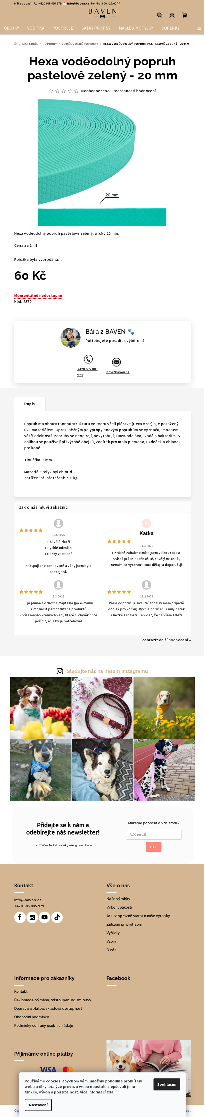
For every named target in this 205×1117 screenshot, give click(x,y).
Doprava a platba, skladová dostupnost (48, 1008)
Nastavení (38, 1105)
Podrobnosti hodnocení (134, 91)
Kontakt (21, 991)
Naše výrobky (118, 899)
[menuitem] (11, 28)
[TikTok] (57, 917)
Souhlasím (166, 1084)
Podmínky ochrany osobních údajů (44, 1025)
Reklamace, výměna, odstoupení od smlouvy (53, 1000)
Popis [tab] (29, 404)
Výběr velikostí (119, 907)
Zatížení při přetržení (124, 924)
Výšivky (113, 933)
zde (110, 1092)
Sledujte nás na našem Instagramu (107, 671)
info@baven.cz (118, 372)
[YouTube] (44, 917)
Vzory (111, 941)
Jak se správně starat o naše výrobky (138, 916)
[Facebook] (20, 917)
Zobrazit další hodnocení (165, 640)
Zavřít (57, 316)
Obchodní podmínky (31, 1017)
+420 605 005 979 (87, 372)
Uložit (24, 316)
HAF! (154, 847)
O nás (111, 950)
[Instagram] (32, 917)
